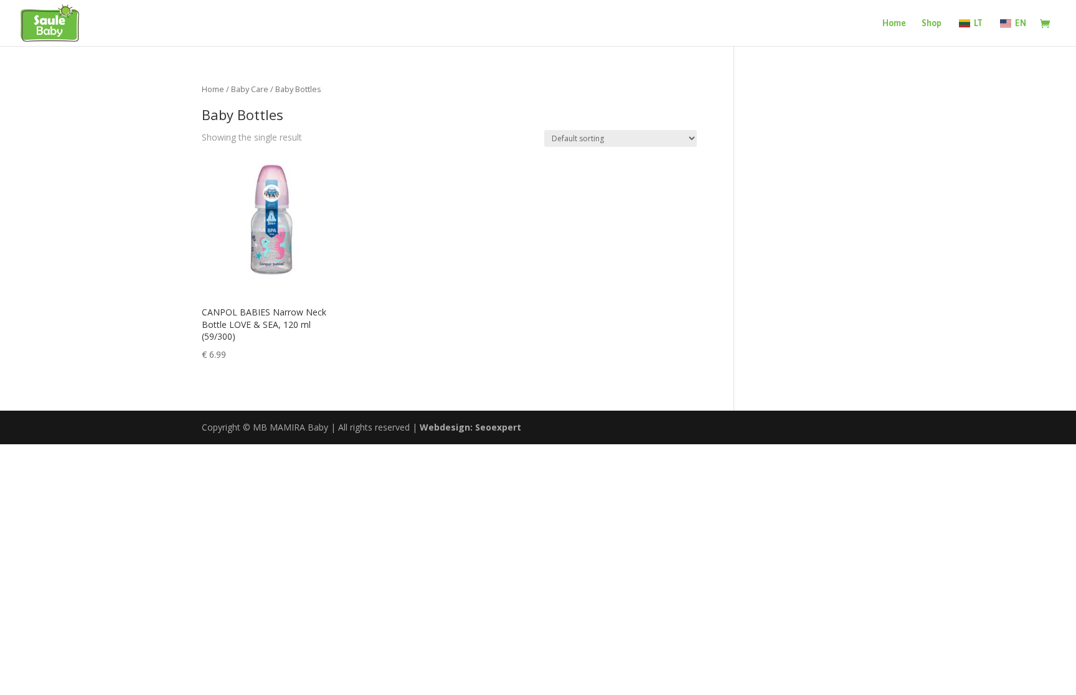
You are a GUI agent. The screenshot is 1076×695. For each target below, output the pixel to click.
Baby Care (249, 89)
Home (894, 23)
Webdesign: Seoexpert (470, 427)
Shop (932, 23)
